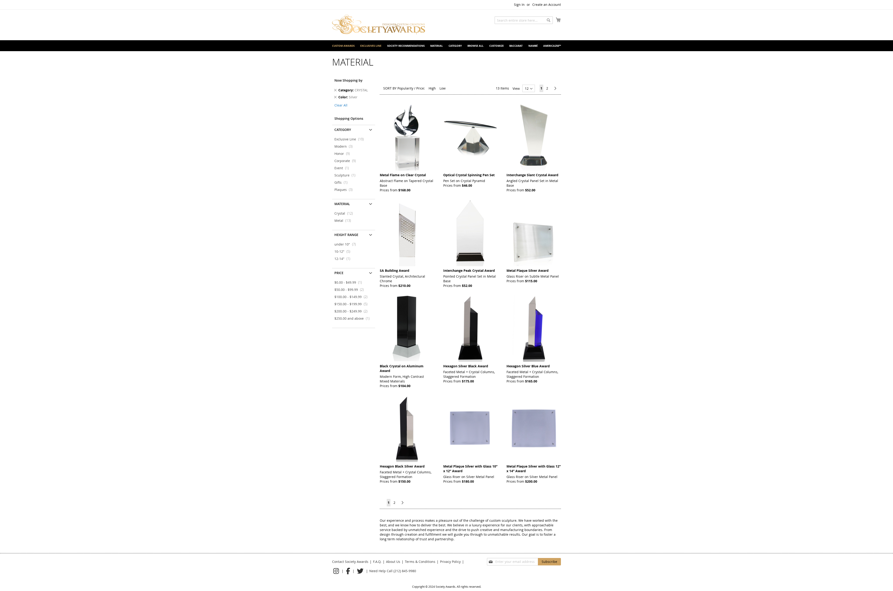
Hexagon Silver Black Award (465, 366)
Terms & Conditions (420, 561)
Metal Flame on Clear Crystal (403, 175)
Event (343, 168)
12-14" (343, 258)
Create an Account (546, 4)
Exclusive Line (350, 139)
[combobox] (524, 20)
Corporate (346, 161)
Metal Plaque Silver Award (527, 270)
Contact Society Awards (350, 561)
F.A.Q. (377, 561)
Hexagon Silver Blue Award (528, 366)
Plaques (344, 189)
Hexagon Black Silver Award (402, 466)
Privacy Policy (450, 561)
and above (353, 318)
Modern (344, 146)
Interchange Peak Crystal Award (469, 270)
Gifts (342, 182)
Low (443, 88)
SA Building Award (394, 270)
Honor (343, 153)
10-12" (343, 251)
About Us (393, 561)
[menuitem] (343, 45)
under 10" (346, 244)
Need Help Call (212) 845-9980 (392, 571)
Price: (420, 88)
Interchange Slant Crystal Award (532, 175)
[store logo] (378, 24)
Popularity (405, 88)
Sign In (519, 4)
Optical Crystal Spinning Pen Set (469, 175)
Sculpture (346, 175)
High (432, 88)
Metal (344, 220)
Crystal (345, 213)
